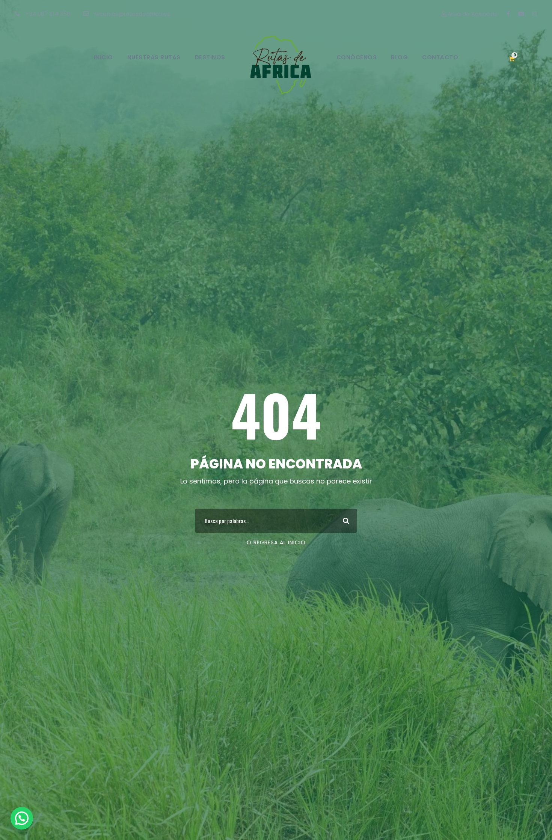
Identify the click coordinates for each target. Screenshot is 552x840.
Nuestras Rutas (154, 57)
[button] (22, 818)
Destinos (210, 57)
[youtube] (521, 14)
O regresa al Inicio (276, 542)
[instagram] (534, 14)
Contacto (440, 57)
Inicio (103, 57)
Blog (399, 57)
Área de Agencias (471, 14)
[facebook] (508, 14)
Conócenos (356, 57)
